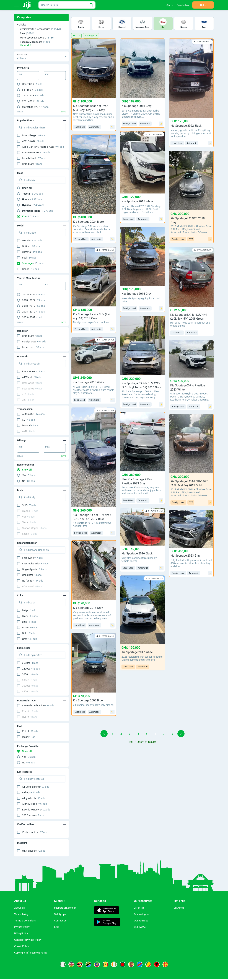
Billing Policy (21, 933)
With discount (33, 850)
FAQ (56, 927)
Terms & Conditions (25, 920)
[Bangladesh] (122, 964)
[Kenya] (71, 964)
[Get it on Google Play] (107, 922)
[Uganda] (80, 964)
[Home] (27, 5)
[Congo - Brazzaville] (148, 964)
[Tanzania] (88, 964)
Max (47, 74)
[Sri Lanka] (131, 964)
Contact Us (60, 920)
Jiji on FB (139, 907)
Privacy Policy (22, 927)
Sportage (90, 35)
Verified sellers (34, 832)
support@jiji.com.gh (65, 907)
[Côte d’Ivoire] (114, 964)
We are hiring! (21, 914)
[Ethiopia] (97, 964)
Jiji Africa (179, 907)
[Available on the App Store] (106, 910)
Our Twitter (140, 927)
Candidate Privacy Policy (28, 939)
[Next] (181, 733)
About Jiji (19, 907)
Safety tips (60, 914)
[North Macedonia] (165, 964)
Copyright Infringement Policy (30, 952)
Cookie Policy (21, 946)
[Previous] (104, 733)
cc (30, 663)
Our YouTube (141, 920)
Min (20, 74)
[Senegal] (105, 964)
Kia (75, 35)
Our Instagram (142, 914)
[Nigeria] (63, 964)
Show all (27, 188)
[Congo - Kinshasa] (139, 964)
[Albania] (157, 964)
